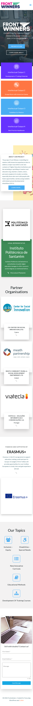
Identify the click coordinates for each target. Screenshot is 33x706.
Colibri (21, 700)
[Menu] (30, 5)
